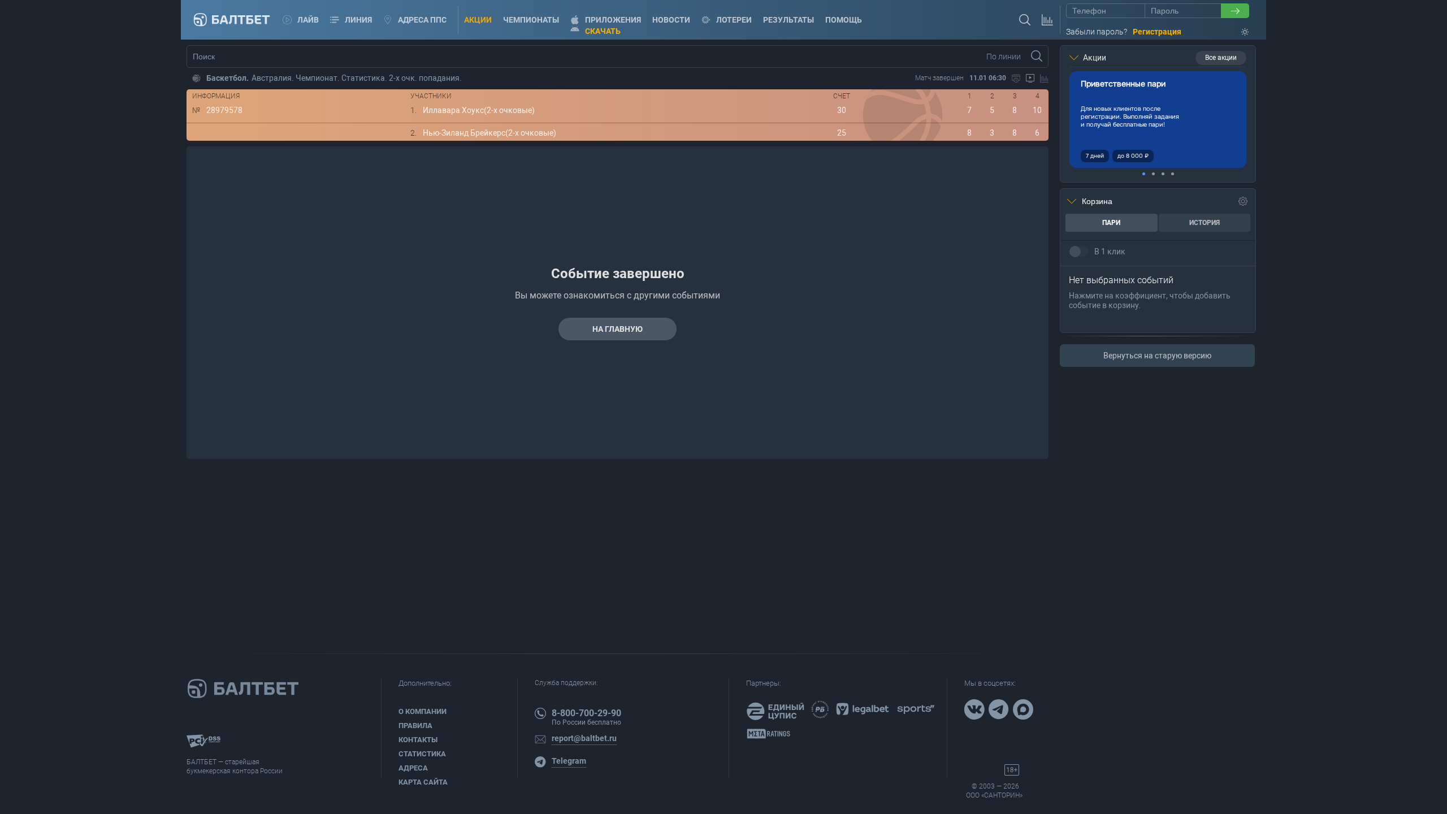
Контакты (417, 739)
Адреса (413, 768)
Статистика (422, 754)
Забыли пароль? (1096, 31)
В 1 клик (1109, 251)
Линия (358, 19)
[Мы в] (975, 710)
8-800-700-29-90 (586, 713)
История (1204, 223)
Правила (415, 725)
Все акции (1221, 58)
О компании (422, 711)
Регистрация (1157, 31)
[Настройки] (1243, 201)
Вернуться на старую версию (1157, 355)
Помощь (843, 19)
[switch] (1079, 251)
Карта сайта (423, 782)
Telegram (569, 760)
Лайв (308, 19)
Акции (478, 19)
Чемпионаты (531, 19)
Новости (671, 19)
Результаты (788, 19)
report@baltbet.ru (584, 738)
